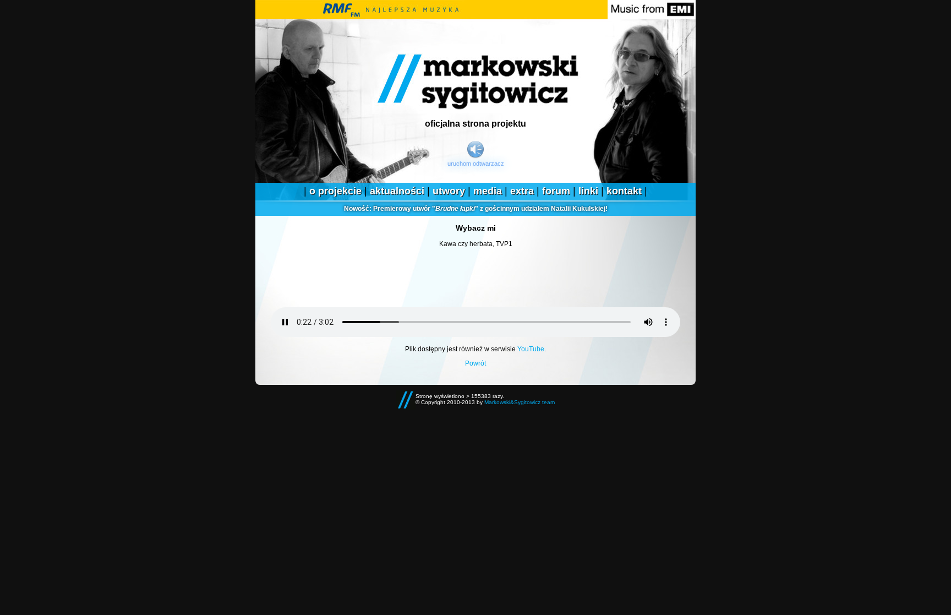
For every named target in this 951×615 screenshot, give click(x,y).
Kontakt (624, 191)
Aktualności (397, 191)
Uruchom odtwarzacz (475, 163)
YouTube (530, 349)
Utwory (449, 191)
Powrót (475, 363)
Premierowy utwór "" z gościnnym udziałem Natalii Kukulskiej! (476, 209)
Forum (556, 191)
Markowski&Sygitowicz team (519, 402)
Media (487, 191)
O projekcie (335, 191)
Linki (588, 191)
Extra (522, 191)
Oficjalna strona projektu (475, 123)
